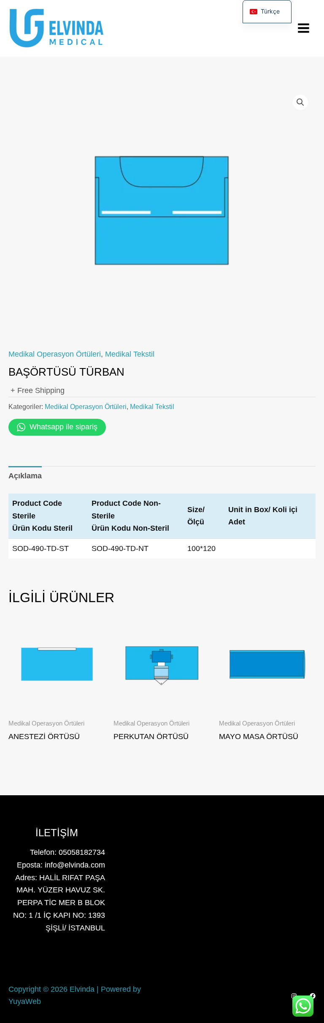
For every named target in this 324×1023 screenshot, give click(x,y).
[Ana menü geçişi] (304, 28)
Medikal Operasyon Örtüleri (54, 354)
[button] (300, 102)
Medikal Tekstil (129, 354)
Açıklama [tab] (25, 476)
